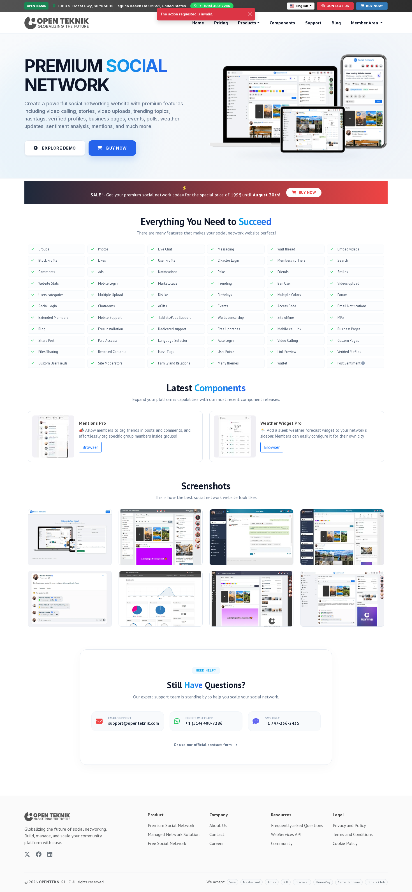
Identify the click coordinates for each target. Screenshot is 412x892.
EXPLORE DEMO (59, 148)
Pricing (221, 22)
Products (247, 22)
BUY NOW (116, 148)
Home (198, 22)
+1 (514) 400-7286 (215, 6)
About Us (218, 825)
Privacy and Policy (349, 825)
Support (313, 22)
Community (281, 843)
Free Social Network (167, 843)
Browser (90, 447)
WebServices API (286, 834)
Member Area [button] (365, 22)
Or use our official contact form (203, 744)
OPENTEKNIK (36, 6)
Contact (216, 834)
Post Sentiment (349, 363)
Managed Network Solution (174, 834)
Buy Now (307, 192)
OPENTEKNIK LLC (55, 881)
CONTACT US (337, 6)
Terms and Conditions (353, 834)
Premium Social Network (171, 825)
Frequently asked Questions (297, 825)
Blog (336, 22)
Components (282, 22)
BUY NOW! (374, 6)
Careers (216, 843)
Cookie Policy (345, 843)
